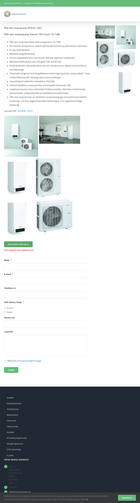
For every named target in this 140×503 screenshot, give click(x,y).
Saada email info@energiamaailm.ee (39, 3)
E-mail (8, 274)
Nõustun (24, 360)
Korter (10, 312)
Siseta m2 (9, 317)
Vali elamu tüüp (14, 302)
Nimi (8, 260)
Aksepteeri (127, 497)
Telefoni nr (10, 288)
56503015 (18, 3)
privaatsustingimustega (29, 360)
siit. (87, 499)
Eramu (10, 308)
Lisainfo (8, 331)
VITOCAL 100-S (25, 110)
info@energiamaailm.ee (20, 492)
